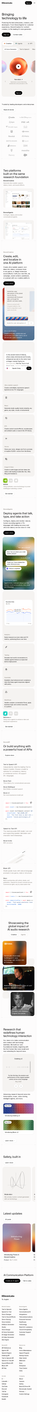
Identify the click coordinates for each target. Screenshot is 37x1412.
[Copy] (31, 802)
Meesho (6, 717)
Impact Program (24, 1353)
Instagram (5, 1394)
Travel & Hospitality (25, 1329)
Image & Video (9, 467)
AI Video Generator (8, 1337)
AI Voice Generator (8, 1332)
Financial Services (25, 1319)
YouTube (4, 1386)
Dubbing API (6, 1355)
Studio (4, 1327)
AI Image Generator (8, 1334)
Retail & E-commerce (26, 1327)
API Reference (6, 1348)
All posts (8, 1219)
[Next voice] (32, 81)
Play (29, 368)
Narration (17, 79)
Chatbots (22, 1334)
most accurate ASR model (16, 831)
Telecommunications (26, 1317)
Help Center (23, 1358)
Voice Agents (23, 1309)
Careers (21, 1381)
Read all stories (9, 110)
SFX (5, 426)
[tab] (7, 43)
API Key (4, 1368)
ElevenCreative (8, 181)
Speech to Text (6, 1312)
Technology (23, 1324)
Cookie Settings (24, 1394)
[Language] (8, 368)
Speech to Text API (10, 828)
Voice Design (6, 1329)
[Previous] (16, 1086)
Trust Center (23, 1368)
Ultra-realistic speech (11, 385)
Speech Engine (6, 1353)
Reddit (4, 1399)
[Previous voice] (5, 81)
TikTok (4, 1391)
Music (6, 405)
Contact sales (17, 35)
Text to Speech (6, 1309)
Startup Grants (24, 1355)
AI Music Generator (8, 1324)
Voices (6, 446)
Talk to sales (27, 1281)
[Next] (21, 1086)
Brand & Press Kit (24, 1386)
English (6, 1299)
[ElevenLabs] (7, 3)
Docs (20, 1363)
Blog (20, 1348)
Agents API (5, 1350)
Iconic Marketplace (25, 1350)
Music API (6, 868)
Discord (4, 1389)
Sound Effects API (7, 1363)
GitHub (4, 1384)
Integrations (23, 1314)
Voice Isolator (6, 1322)
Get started (9, 494)
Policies (21, 1391)
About (21, 1379)
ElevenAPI (4, 1345)
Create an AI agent (12, 1281)
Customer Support (25, 1332)
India (20, 1370)
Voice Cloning (6, 1319)
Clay (4, 484)
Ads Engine (5, 1340)
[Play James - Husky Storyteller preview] (18, 67)
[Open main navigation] (34, 3)
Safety (21, 1384)
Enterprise (22, 1365)
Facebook (5, 1396)
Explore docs (9, 755)
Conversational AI (25, 1312)
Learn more (9, 283)
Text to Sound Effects (9, 1317)
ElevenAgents (8, 212)
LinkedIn (4, 1381)
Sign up (28, 3)
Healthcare (22, 1322)
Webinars (22, 1360)
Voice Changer (6, 1314)
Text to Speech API (10, 764)
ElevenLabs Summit (25, 1389)
